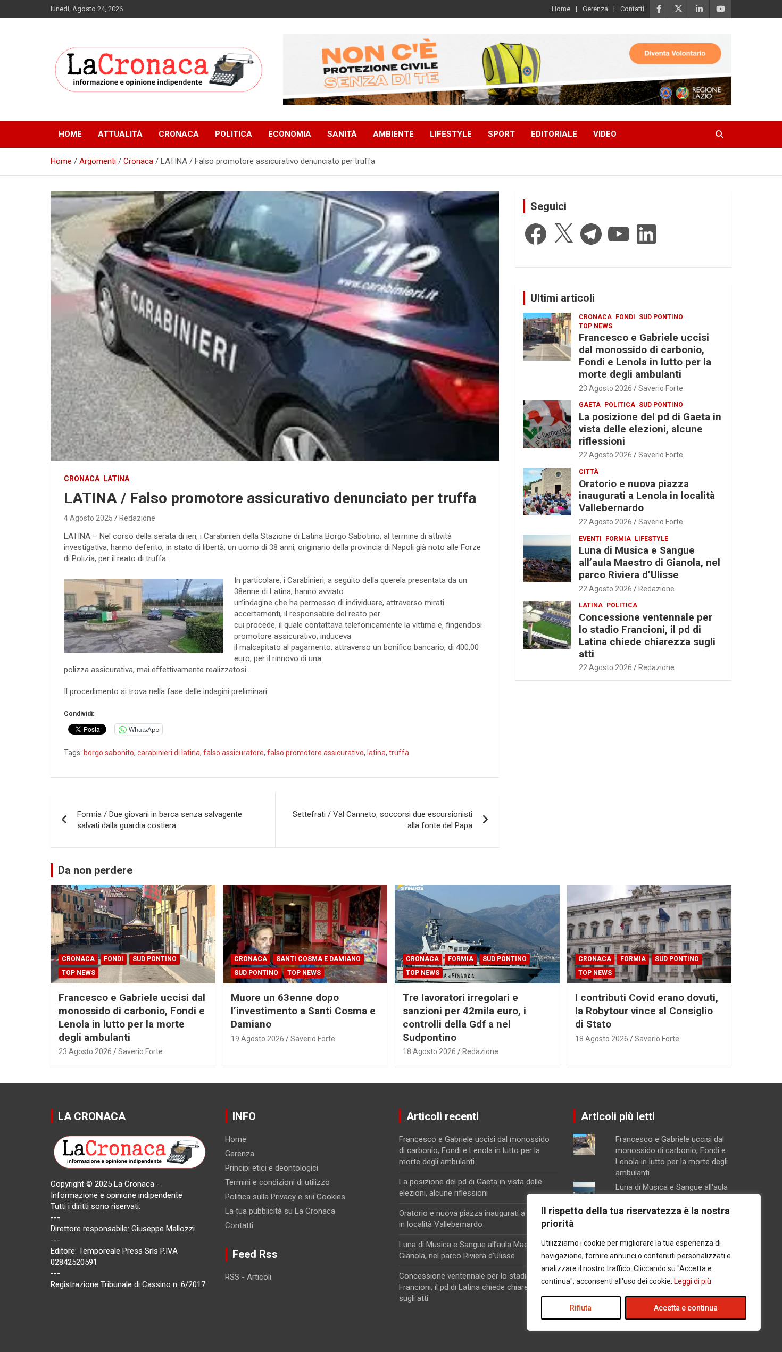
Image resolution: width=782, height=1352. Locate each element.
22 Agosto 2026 (605, 454)
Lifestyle (451, 134)
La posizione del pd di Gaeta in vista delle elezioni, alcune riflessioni (650, 429)
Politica (233, 134)
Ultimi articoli (562, 297)
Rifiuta (581, 1308)
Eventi (590, 539)
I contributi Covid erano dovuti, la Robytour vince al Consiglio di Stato (646, 1010)
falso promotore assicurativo (315, 752)
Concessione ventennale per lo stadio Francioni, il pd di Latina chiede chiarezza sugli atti (647, 635)
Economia (289, 134)
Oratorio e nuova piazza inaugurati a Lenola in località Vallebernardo (647, 496)
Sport (501, 134)
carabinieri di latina (168, 752)
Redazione (137, 518)
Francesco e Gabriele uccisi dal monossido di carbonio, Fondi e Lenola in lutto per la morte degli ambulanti (645, 355)
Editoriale (554, 134)
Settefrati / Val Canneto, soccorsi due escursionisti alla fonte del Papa (382, 819)
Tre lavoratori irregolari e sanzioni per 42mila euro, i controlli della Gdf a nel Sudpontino (464, 1017)
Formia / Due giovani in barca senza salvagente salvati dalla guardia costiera (159, 819)
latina (376, 752)
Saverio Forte (660, 388)
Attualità (120, 134)
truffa (399, 752)
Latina (116, 478)
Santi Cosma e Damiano (318, 959)
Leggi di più (692, 1281)
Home (561, 9)
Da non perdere (95, 870)
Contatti (632, 9)
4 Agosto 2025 (88, 518)
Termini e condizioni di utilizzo (277, 1182)
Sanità (342, 134)
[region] (644, 1262)
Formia (618, 539)
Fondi (625, 317)
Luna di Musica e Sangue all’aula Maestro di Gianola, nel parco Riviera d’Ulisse (649, 562)
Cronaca (179, 134)
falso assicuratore (233, 752)
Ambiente (393, 134)
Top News (595, 326)
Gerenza (595, 9)
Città (588, 471)
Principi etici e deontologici (271, 1168)
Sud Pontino (661, 317)
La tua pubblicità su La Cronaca (280, 1211)
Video (605, 134)
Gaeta (590, 404)
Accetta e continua (686, 1308)
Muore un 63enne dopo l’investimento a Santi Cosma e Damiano (303, 1010)
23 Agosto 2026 (605, 388)
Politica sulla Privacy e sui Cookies (285, 1196)
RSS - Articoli (248, 1277)
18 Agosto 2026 (429, 1051)
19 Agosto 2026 (257, 1038)
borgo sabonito (109, 752)
